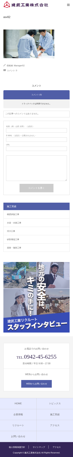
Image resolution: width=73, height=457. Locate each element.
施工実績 (55, 414)
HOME (18, 403)
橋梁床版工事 (13, 214)
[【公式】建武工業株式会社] (25, 5)
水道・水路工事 (14, 223)
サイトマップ (39, 447)
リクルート (18, 425)
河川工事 (11, 231)
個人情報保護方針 (17, 447)
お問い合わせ (18, 436)
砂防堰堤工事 (13, 239)
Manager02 (19, 65)
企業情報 (18, 414)
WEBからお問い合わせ (36, 384)
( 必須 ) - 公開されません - (21, 136)
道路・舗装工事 (14, 248)
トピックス (55, 403)
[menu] (68, 4)
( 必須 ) (19, 126)
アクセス (55, 425)
